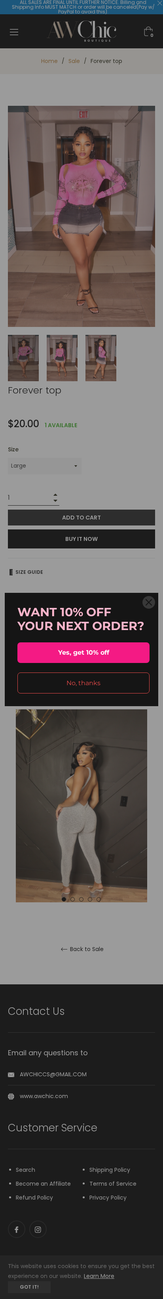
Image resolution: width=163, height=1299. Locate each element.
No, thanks (83, 683)
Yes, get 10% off (83, 652)
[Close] (148, 602)
